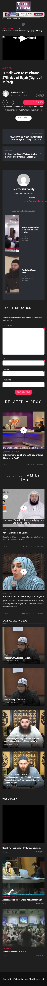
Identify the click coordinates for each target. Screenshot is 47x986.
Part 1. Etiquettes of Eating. (15, 533)
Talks (6, 655)
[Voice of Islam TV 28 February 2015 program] (23, 572)
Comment (24, 326)
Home (5, 28)
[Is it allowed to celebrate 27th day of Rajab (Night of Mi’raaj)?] (23, 430)
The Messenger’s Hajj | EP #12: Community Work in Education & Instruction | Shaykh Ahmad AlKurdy (22, 780)
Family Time (14, 28)
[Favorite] (5, 102)
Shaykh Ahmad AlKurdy (18, 736)
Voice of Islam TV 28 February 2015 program (23, 596)
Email (24, 369)
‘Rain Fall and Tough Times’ (29, 271)
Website (7, 380)
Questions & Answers (12, 452)
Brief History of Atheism (14, 699)
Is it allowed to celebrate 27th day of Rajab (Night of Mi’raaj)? (23, 456)
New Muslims (7, 949)
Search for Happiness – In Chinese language (22, 848)
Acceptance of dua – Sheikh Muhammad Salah (22, 900)
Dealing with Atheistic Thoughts (17, 658)
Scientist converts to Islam (14, 951)
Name (24, 358)
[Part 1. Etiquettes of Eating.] (23, 508)
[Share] (11, 102)
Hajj (6, 736)
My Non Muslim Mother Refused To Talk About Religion (30, 230)
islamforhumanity (23, 189)
